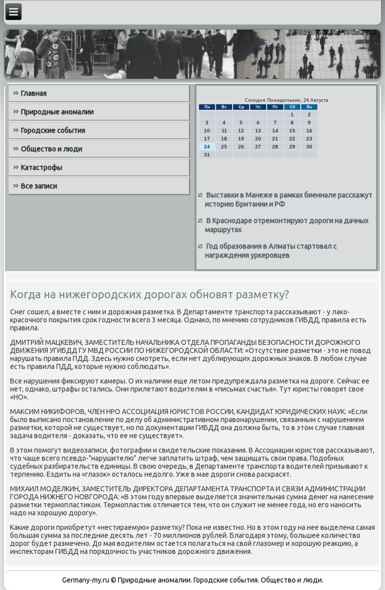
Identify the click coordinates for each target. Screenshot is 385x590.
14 (275, 130)
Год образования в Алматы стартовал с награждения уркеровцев (271, 250)
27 (258, 146)
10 (207, 130)
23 (309, 138)
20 (258, 138)
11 (224, 130)
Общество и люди (51, 149)
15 (292, 130)
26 (241, 146)
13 (258, 130)
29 (292, 146)
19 (241, 138)
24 (207, 146)
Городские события (53, 130)
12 (241, 130)
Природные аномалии (57, 112)
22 (292, 138)
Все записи (39, 186)
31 (207, 154)
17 (207, 138)
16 (309, 130)
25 (224, 146)
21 (275, 138)
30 (309, 146)
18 (224, 138)
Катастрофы (41, 167)
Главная (34, 93)
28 (275, 146)
